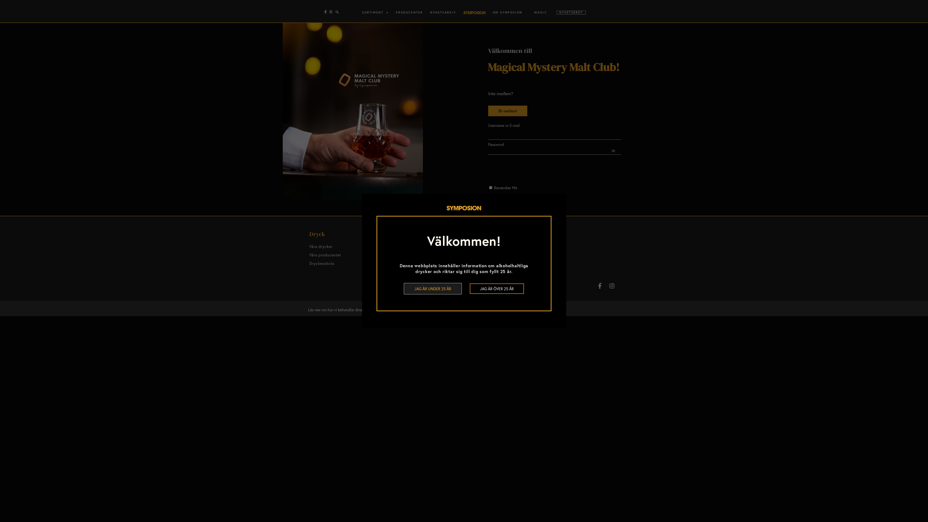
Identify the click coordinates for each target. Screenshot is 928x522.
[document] (464, 261)
